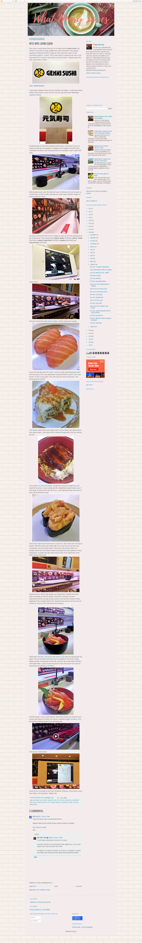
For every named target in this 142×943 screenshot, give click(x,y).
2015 (90, 330)
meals (43, 196)
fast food (59, 800)
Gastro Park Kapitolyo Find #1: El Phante (101, 270)
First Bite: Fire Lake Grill (96, 315)
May (91, 255)
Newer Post (33, 886)
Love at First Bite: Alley (96, 300)
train (74, 802)
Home (56, 886)
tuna (41, 657)
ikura (65, 661)
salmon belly (65, 802)
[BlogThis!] (62, 798)
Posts (33, 917)
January (92, 327)
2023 (90, 212)
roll (60, 802)
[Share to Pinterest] (66, 798)
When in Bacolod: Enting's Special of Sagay (101, 147)
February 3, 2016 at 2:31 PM (55, 838)
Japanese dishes (35, 95)
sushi (51, 372)
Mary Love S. (89, 385)
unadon (32, 804)
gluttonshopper (75, 800)
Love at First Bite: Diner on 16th (98, 292)
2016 (90, 232)
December (93, 235)
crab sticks (48, 657)
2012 (90, 339)
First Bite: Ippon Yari (95, 278)
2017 (90, 229)
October (92, 241)
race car (47, 802)
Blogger (74, 931)
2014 (90, 333)
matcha (31, 196)
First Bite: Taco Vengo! (96, 295)
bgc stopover (43, 800)
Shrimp (70, 802)
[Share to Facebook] (65, 798)
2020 (90, 220)
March (92, 261)
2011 (90, 342)
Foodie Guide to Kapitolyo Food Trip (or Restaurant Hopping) (103, 132)
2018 (90, 226)
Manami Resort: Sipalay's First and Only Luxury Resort (102, 160)
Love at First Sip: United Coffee (98, 289)
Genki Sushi (38, 86)
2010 (90, 345)
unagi (46, 493)
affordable (36, 800)
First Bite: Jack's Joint (96, 303)
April (91, 258)
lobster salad (36, 802)
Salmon (50, 321)
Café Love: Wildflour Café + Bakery (99, 273)
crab (55, 800)
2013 (90, 336)
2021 (90, 217)
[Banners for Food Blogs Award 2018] (40, 902)
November (93, 238)
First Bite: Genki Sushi (96, 323)
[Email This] (60, 798)
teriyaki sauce (76, 488)
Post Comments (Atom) (43, 890)
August (92, 247)
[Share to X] (63, 798)
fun (63, 800)
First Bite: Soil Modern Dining (98, 281)
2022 (90, 214)
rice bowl (41, 486)
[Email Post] (57, 797)
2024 (90, 209)
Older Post (79, 886)
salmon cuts (60, 657)
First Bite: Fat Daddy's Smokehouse (99, 267)
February (92, 264)
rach (34, 816)
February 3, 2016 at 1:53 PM (43, 816)
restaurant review (54, 802)
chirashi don (50, 800)
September (93, 244)
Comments (35, 921)
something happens (36, 55)
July (91, 250)
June (91, 253)
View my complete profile (93, 73)
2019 (90, 223)
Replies (37, 834)
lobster (34, 430)
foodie (31, 51)
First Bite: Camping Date (96, 297)
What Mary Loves (41, 838)
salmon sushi (73, 374)
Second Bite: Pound (95, 275)
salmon (57, 599)
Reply (34, 830)
